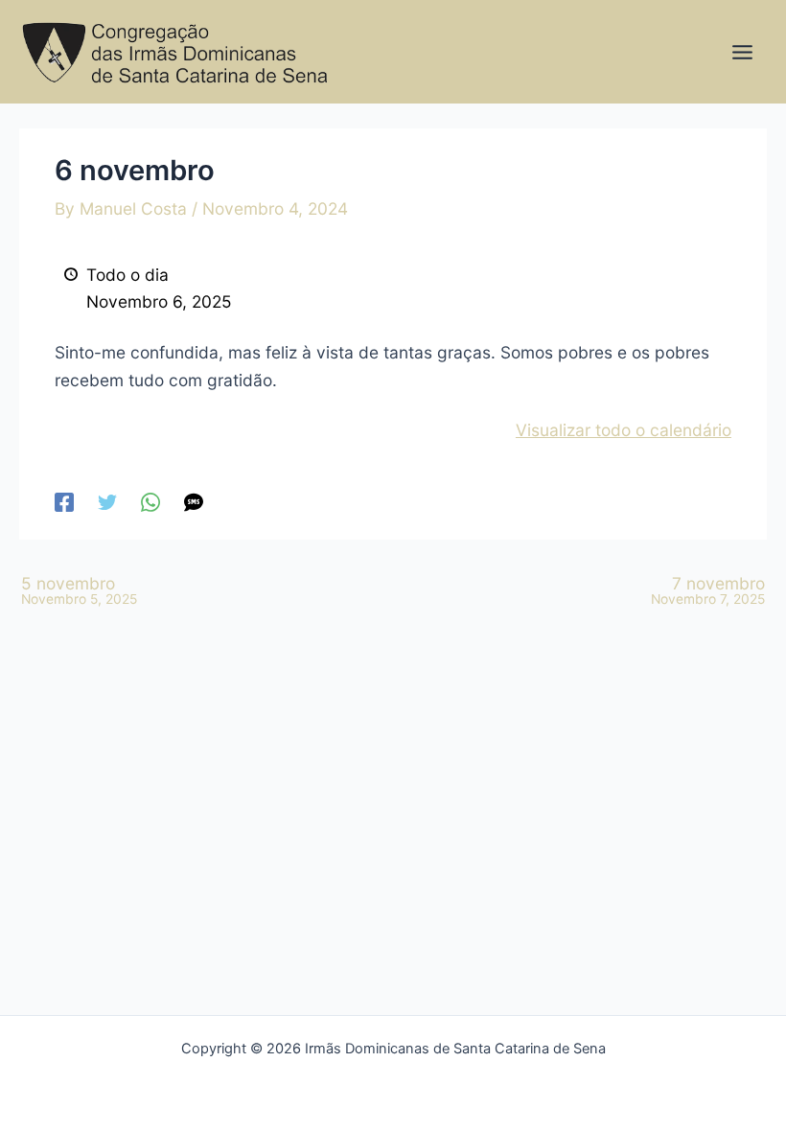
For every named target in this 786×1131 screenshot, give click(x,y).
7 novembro (708, 591)
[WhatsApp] (150, 501)
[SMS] (193, 501)
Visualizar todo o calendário (623, 430)
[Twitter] (107, 501)
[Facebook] (64, 501)
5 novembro (79, 591)
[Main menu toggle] (742, 52)
